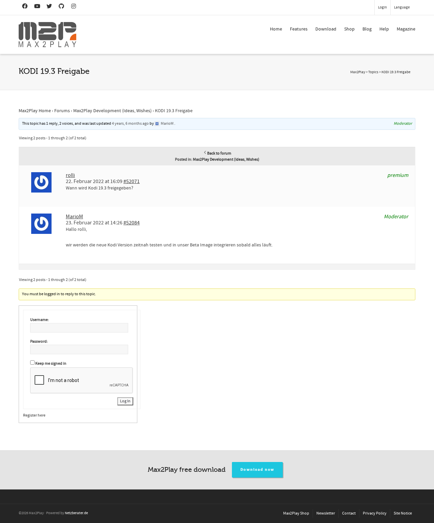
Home (276, 29)
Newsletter (325, 513)
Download (325, 29)
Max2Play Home (35, 111)
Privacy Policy (375, 513)
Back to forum (219, 153)
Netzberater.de (76, 513)
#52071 (131, 181)
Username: (39, 319)
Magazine (406, 29)
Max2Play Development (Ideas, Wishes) (112, 111)
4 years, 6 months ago (130, 123)
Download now (257, 469)
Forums (62, 111)
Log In (125, 401)
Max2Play (357, 72)
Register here (34, 415)
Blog (367, 29)
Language (402, 7)
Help (384, 29)
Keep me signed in (50, 363)
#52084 (131, 222)
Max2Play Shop (296, 513)
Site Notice (403, 513)
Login (382, 7)
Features (299, 29)
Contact (349, 513)
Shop (349, 29)
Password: (39, 341)
